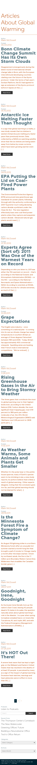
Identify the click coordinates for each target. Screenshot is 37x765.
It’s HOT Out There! (14, 655)
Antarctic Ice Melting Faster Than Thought (17, 119)
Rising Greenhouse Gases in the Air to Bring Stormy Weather (18, 386)
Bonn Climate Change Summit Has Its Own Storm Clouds (18, 55)
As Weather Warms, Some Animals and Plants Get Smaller (15, 458)
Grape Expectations (15, 319)
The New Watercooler (11, 724)
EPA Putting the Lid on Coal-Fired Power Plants (18, 183)
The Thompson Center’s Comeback (18, 721)
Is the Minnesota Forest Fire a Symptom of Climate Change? (14, 527)
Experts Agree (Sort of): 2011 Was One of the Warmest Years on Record (17, 256)
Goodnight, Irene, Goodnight (13, 595)
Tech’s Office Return (10, 735)
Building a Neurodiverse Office (15, 731)
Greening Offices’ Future (12, 728)
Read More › (7, 92)
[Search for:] (13, 713)
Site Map (14, 763)
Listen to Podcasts (9, 709)
